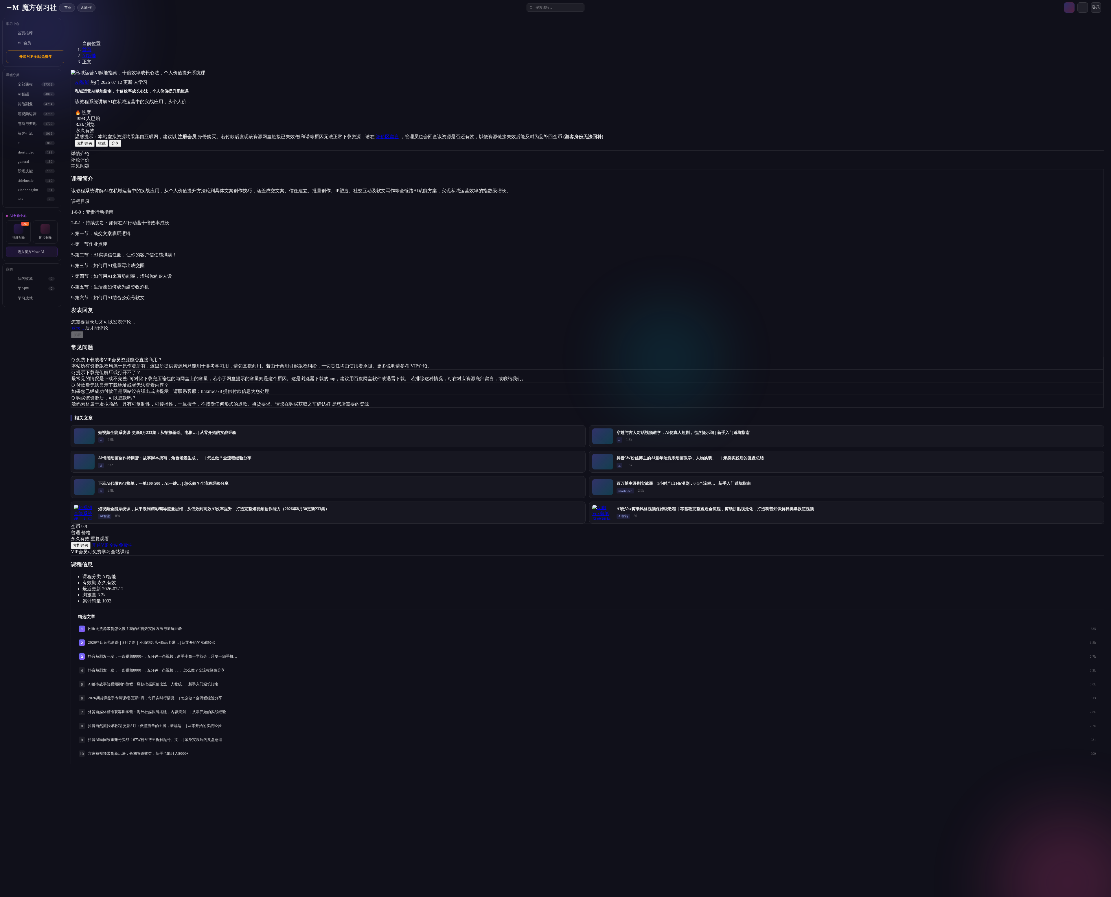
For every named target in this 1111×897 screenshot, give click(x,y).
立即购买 (84, 143)
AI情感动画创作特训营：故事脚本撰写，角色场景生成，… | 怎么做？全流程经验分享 (174, 458)
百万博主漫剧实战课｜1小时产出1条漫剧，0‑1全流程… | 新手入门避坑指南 (684, 483)
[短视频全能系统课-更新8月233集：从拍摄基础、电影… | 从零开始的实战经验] (84, 436)
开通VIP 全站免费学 (35, 56)
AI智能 (89, 55)
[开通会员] (1069, 7)
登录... (77, 327)
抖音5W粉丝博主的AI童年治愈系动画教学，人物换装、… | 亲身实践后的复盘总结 (690, 458)
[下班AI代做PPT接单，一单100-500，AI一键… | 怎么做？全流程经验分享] (84, 487)
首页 (86, 49)
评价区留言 (387, 136)
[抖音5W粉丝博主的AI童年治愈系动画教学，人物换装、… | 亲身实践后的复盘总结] (602, 461)
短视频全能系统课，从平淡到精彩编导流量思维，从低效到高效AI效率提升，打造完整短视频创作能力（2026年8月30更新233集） (213, 509)
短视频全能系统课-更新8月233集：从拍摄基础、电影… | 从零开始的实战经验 (167, 432)
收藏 (102, 143)
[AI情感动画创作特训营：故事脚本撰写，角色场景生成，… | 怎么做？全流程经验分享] (84, 461)
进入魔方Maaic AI (31, 252)
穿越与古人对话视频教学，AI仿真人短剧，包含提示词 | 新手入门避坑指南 (683, 432)
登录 (1096, 7)
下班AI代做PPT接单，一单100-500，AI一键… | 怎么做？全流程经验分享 (163, 483)
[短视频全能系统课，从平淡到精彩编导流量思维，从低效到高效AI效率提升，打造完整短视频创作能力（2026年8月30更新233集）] (84, 512)
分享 (115, 143)
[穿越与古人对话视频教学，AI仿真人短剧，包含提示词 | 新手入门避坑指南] (602, 436)
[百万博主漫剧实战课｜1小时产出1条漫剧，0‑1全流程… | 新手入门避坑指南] (602, 487)
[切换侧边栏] (9, 7)
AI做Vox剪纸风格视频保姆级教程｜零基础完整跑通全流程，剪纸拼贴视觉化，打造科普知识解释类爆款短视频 (715, 509)
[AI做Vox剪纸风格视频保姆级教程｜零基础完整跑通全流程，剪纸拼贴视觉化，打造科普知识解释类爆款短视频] (602, 512)
